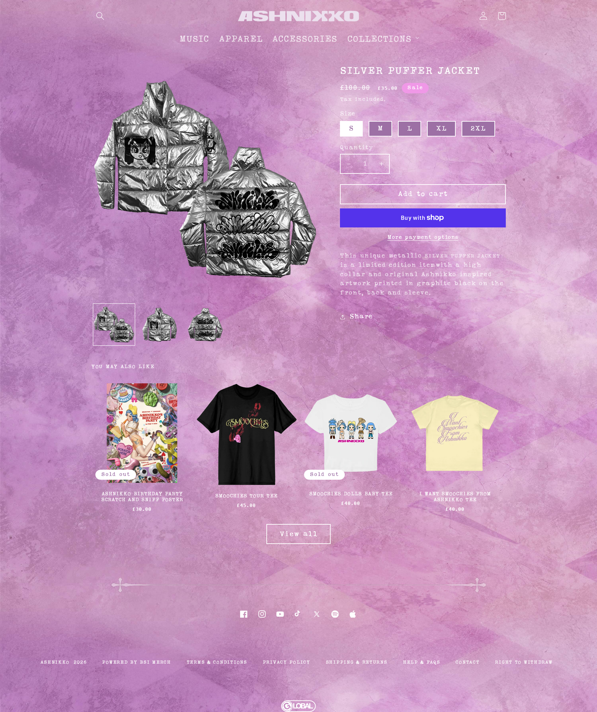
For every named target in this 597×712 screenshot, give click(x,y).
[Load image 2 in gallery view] (159, 324)
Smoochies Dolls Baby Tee (350, 494)
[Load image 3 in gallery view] (205, 324)
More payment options (422, 237)
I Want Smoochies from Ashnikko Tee (455, 497)
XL (441, 128)
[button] (100, 16)
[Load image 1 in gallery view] (114, 324)
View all (298, 534)
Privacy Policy (286, 662)
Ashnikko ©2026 (63, 662)
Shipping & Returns (356, 662)
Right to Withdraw (523, 662)
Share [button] (361, 316)
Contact (467, 662)
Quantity (356, 147)
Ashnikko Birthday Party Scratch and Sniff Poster (142, 497)
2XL (478, 128)
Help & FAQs (421, 662)
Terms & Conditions (217, 662)
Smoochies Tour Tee (246, 496)
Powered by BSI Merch (136, 662)
